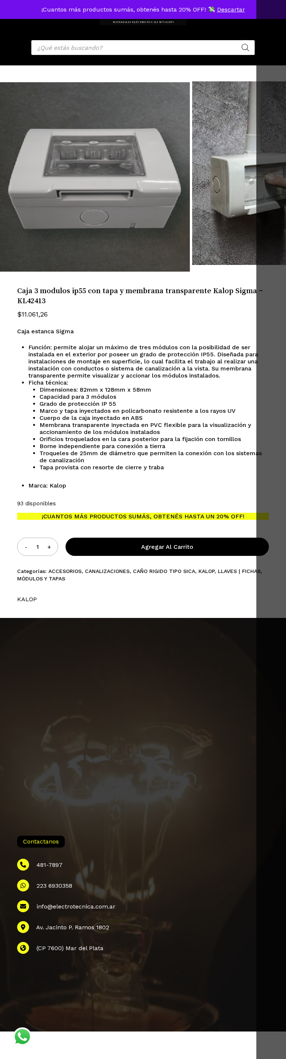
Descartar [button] (231, 9)
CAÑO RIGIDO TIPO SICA (164, 571)
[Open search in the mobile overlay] (143, 47)
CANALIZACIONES (107, 571)
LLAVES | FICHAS (239, 571)
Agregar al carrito (167, 546)
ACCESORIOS (65, 571)
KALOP (206, 571)
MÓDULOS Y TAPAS (41, 579)
